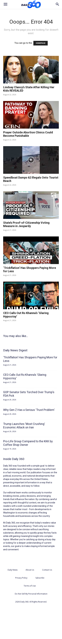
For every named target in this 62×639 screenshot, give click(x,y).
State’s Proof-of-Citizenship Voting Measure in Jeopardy (26, 224)
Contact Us (47, 569)
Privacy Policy (21, 577)
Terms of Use (30, 585)
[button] (5, 4)
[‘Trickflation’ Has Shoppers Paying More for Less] (31, 250)
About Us (30, 569)
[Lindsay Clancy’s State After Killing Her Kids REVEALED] (31, 69)
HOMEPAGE (40, 43)
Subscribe (39, 577)
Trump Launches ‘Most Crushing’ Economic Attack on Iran (24, 425)
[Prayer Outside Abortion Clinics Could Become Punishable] (31, 115)
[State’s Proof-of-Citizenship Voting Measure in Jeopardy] (31, 205)
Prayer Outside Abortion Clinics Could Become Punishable (28, 134)
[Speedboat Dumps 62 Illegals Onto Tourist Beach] (31, 160)
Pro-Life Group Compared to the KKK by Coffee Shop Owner (28, 443)
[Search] (57, 4)
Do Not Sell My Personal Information (31, 593)
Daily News (12, 569)
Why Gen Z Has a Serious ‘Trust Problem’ (29, 409)
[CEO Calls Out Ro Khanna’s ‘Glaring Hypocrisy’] (31, 295)
